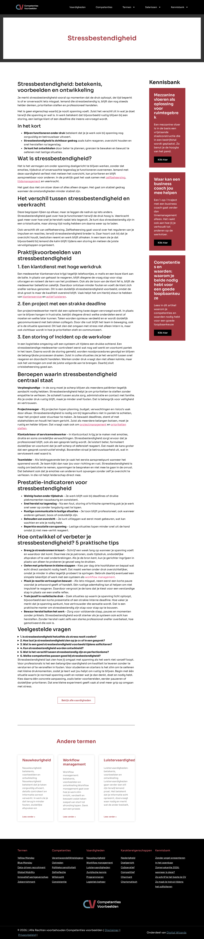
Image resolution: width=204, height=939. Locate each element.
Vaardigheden (77, 7)
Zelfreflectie (59, 872)
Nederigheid (128, 857)
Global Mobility (26, 872)
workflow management (100, 577)
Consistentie (59, 881)
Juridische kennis (96, 872)
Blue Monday (25, 862)
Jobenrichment (26, 881)
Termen (127, 7)
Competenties (104, 7)
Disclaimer (112, 930)
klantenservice (32, 296)
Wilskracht (58, 877)
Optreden (57, 862)
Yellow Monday (26, 857)
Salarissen (151, 7)
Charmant (126, 877)
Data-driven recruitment (31, 867)
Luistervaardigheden (122, 760)
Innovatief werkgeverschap (33, 877)
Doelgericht (127, 862)
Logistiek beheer (96, 881)
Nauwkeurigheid (36, 760)
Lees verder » (28, 816)
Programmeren (95, 877)
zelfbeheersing (115, 177)
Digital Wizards (176, 932)
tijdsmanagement (29, 181)
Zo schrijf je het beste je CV (170, 877)
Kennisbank (177, 7)
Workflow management (74, 762)
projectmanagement (93, 424)
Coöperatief (128, 867)
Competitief (128, 872)
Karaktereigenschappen (136, 850)
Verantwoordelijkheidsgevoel (68, 857)
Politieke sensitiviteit (64, 867)
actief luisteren (56, 296)
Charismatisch (129, 881)
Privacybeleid (27, 935)
